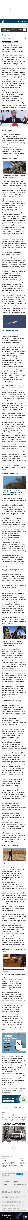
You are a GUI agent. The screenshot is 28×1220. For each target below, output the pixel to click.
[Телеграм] (3, 1192)
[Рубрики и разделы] (25, 21)
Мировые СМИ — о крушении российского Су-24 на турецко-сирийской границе (13, 643)
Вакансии (4, 1187)
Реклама (4, 1186)
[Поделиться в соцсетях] (25, 38)
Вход (19, 21)
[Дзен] (9, 1192)
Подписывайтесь (8, 1101)
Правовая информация (20, 1184)
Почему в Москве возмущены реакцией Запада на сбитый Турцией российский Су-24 (12, 493)
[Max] (18, 1192)
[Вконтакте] (6, 1192)
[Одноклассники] (12, 1192)
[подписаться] (13, 1115)
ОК (24, 30)
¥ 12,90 (14, 25)
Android (16, 1181)
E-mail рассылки (18, 1186)
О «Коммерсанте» (6, 1181)
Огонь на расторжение (10, 330)
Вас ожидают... (8, 1215)
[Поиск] (22, 21)
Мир (3, 34)
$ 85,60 (4, 25)
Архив (3, 1182)
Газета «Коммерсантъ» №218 (9, 1107)
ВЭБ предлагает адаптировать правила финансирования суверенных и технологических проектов (9, 1164)
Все (11, 1156)
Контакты (4, 1184)
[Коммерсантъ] (3, 21)
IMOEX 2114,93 (20, 25)
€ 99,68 (9, 25)
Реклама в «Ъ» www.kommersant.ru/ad (14, 10)
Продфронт (7, 863)
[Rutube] (15, 1192)
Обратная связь (18, 1182)
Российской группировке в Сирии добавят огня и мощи (14, 176)
